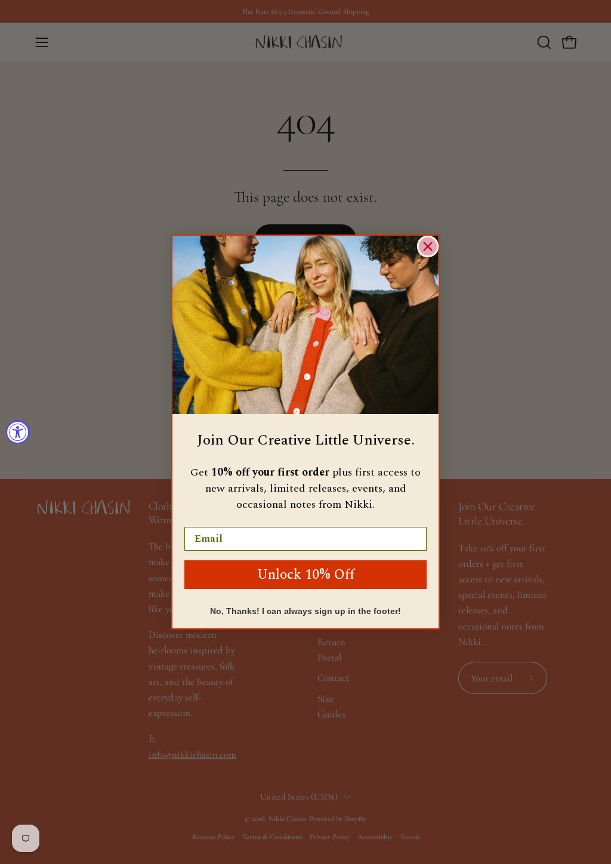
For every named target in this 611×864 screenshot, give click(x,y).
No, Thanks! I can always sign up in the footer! (305, 611)
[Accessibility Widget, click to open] (18, 432)
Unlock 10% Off (305, 574)
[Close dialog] (427, 246)
